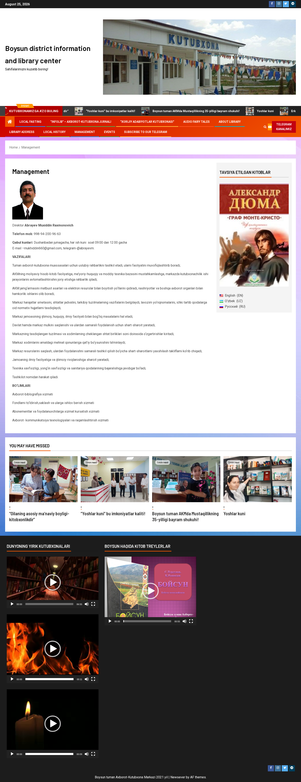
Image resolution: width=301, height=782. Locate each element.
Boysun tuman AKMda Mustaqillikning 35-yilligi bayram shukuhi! (170, 111)
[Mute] (87, 604)
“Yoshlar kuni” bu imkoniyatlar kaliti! (85, 111)
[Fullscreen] (93, 604)
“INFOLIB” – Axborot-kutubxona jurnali (80, 121)
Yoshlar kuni (239, 111)
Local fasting (30, 121)
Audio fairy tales (196, 121)
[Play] (12, 604)
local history (54, 132)
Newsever (177, 777)
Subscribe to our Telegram (145, 132)
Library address (21, 132)
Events (109, 132)
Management (85, 132)
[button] (52, 582)
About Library (230, 121)
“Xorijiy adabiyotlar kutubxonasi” (147, 121)
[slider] (49, 604)
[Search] (265, 127)
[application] (52, 582)
